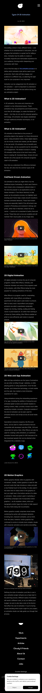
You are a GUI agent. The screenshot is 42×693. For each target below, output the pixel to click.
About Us (21, 653)
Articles (21, 643)
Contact (21, 659)
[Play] (21, 228)
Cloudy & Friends (21, 648)
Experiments (21, 638)
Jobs (21, 664)
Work (21, 633)
